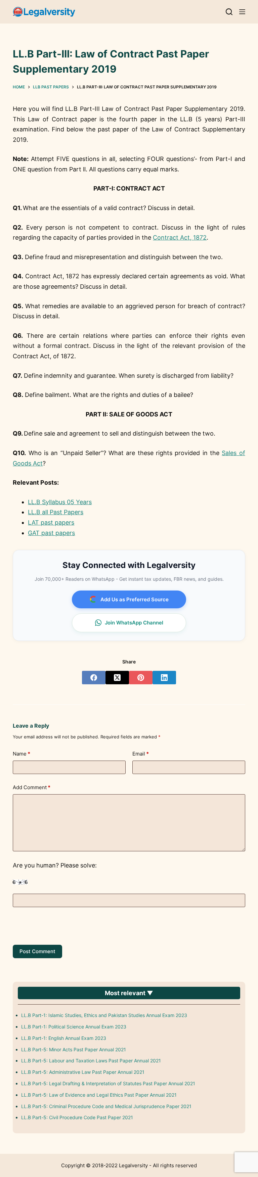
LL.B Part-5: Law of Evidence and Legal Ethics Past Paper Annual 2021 (99, 1095)
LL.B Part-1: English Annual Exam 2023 (63, 1038)
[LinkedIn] (164, 677)
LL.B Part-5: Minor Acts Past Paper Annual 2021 (73, 1049)
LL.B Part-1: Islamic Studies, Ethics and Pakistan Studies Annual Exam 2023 (104, 1015)
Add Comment (31, 787)
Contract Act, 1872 (180, 237)
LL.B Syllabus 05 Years (60, 501)
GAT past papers (51, 532)
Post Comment (37, 951)
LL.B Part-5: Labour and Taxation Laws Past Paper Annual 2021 (91, 1060)
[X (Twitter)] (117, 677)
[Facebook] (93, 677)
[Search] (229, 11)
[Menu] (242, 12)
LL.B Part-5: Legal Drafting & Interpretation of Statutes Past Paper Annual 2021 (108, 1083)
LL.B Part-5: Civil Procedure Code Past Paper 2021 (77, 1117)
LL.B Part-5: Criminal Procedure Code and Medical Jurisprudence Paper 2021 (106, 1106)
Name (21, 753)
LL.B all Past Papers (55, 512)
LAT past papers (51, 522)
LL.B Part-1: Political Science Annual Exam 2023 (73, 1026)
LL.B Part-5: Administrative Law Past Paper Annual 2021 (82, 1072)
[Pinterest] (141, 677)
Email (140, 753)
